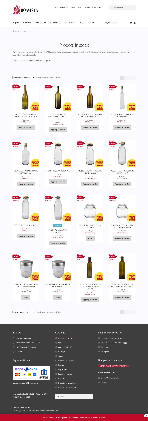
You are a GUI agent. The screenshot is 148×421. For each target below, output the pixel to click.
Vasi (59, 343)
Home (17, 31)
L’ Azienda (27, 23)
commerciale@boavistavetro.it (113, 338)
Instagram (105, 351)
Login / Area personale (110, 378)
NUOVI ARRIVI (55, 23)
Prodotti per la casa (66, 360)
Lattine (61, 365)
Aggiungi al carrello (26, 127)
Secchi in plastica (65, 374)
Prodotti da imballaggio (67, 383)
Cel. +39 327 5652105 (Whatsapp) (114, 343)
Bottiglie (62, 351)
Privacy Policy (76, 7)
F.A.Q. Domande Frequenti (93, 7)
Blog (81, 23)
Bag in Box (62, 369)
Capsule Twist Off (65, 347)
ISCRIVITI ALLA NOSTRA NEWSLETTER (113, 366)
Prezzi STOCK (70, 23)
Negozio (15, 23)
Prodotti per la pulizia (67, 387)
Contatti (91, 23)
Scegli (90, 238)
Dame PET (62, 378)
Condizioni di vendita (61, 7)
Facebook (105, 347)
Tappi (60, 356)
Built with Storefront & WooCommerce (42, 411)
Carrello (104, 382)
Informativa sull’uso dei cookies (28, 343)
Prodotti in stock (65, 338)
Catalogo (39, 23)
